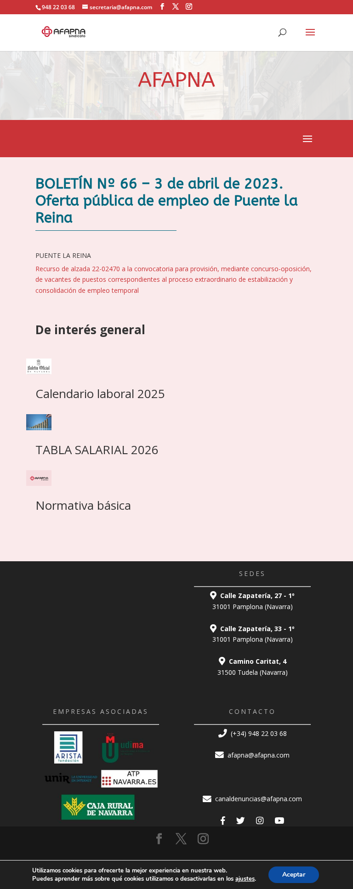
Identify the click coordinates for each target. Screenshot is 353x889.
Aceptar (293, 874)
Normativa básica (83, 505)
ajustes (245, 879)
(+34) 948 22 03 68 (258, 733)
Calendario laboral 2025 (100, 393)
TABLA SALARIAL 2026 (97, 449)
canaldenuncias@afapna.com (257, 798)
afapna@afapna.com (258, 755)
